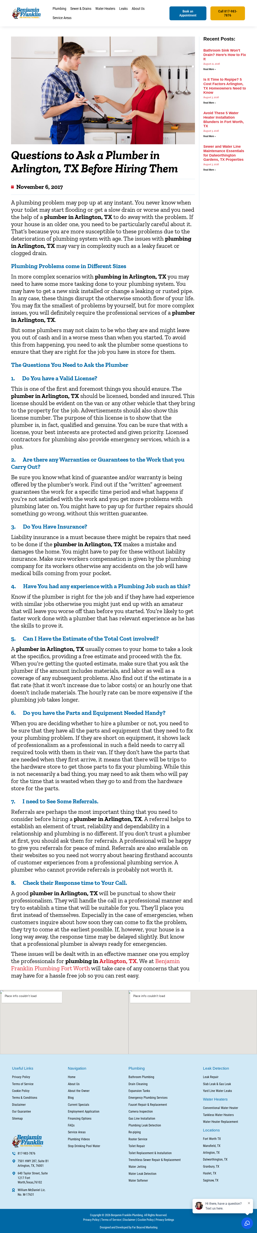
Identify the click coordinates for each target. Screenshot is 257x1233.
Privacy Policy (91, 1220)
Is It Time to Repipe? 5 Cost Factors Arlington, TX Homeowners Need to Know (224, 86)
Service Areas (62, 18)
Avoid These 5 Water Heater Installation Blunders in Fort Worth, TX (223, 119)
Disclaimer (129, 1220)
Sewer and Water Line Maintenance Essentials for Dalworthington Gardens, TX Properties (223, 153)
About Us (138, 8)
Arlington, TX (118, 961)
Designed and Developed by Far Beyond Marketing (128, 1227)
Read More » (209, 69)
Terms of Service (111, 1220)
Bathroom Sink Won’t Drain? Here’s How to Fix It (224, 54)
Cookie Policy (146, 1220)
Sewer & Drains (80, 8)
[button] (187, 13)
